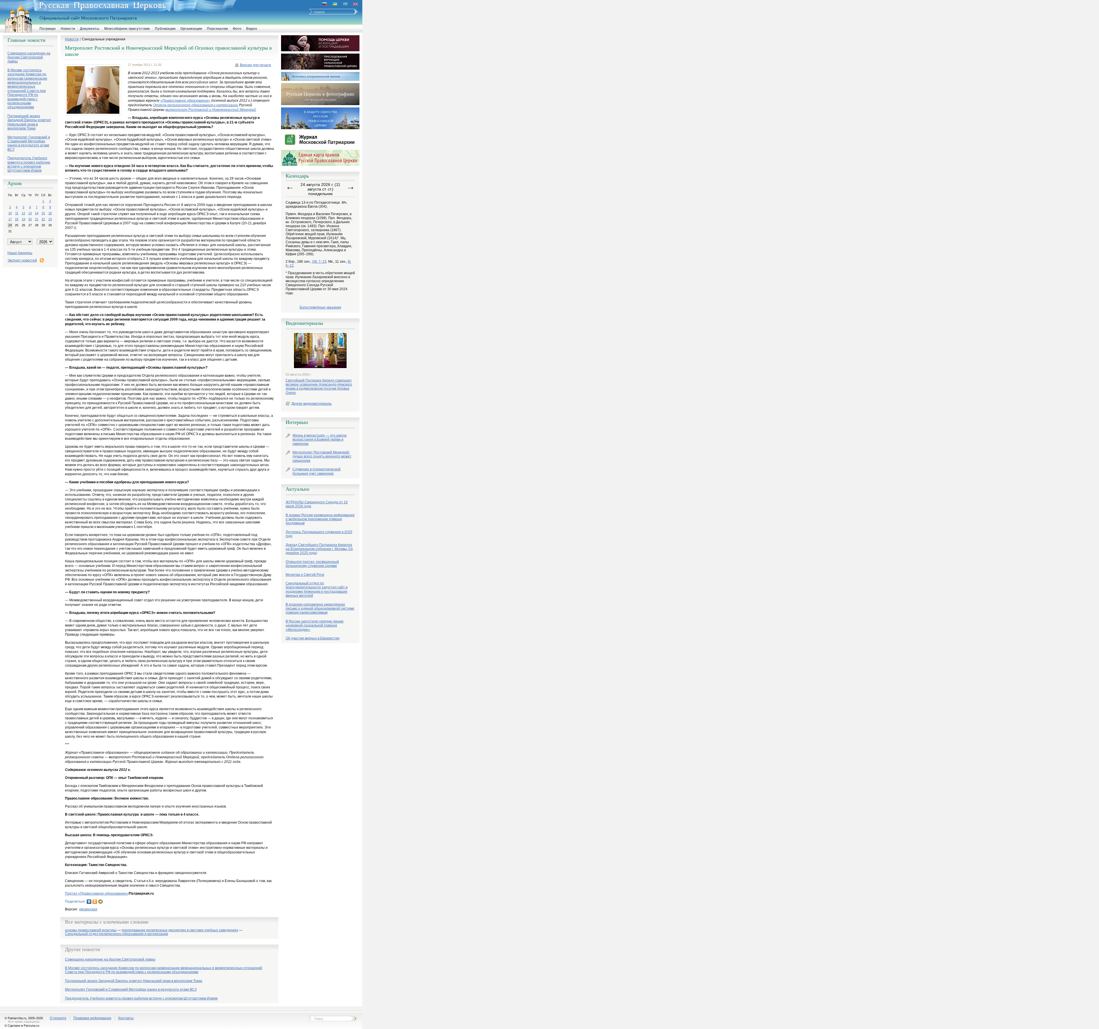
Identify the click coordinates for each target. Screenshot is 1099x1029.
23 (50, 219)
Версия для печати (255, 65)
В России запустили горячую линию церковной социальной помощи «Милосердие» (314, 625)
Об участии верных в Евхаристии (312, 638)
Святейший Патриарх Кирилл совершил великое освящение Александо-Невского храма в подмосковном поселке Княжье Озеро (319, 386)
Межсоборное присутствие (127, 29)
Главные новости (26, 40)
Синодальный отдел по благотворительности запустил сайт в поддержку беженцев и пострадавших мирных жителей (316, 589)
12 (23, 213)
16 (50, 213)
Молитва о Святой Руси (305, 575)
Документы (89, 29)
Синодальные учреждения (103, 39)
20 (30, 219)
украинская (88, 909)
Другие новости (82, 949)
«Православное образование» (185, 101)
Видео (251, 29)
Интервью (297, 422)
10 (10, 213)
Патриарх (47, 29)
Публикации (165, 29)
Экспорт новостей (22, 260)
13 (30, 213)
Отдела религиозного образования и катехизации (195, 105)
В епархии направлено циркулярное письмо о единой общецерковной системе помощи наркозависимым (320, 608)
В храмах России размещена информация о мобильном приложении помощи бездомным (320, 519)
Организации (191, 29)
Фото (237, 29)
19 (23, 219)
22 (43, 219)
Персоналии (217, 29)
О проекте (58, 1018)
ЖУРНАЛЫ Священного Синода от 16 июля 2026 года (317, 504)
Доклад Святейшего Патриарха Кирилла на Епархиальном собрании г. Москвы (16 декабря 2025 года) (319, 549)
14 (36, 213)
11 (16, 213)
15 (43, 213)
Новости (68, 29)
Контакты (126, 1018)
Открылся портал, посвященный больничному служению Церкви (312, 564)
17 (10, 219)
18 (16, 219)
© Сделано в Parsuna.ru (22, 1025)
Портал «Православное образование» (96, 893)
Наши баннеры (19, 253)
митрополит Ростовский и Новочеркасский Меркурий (210, 110)
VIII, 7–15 (319, 262)
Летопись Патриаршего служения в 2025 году (319, 534)
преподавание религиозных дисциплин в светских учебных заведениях (180, 930)
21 (36, 219)
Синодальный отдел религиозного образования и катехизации (116, 934)
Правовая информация (92, 1018)
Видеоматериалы (304, 323)
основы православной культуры (90, 930)
